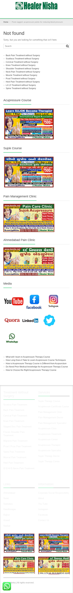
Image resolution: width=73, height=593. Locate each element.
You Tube (43, 504)
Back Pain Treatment (13, 410)
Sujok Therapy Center (49, 461)
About (41, 498)
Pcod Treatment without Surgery (20, 78)
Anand (6, 520)
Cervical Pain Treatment (15, 415)
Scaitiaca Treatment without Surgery (22, 58)
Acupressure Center (48, 439)
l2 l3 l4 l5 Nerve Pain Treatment (18, 468)
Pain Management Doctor (50, 417)
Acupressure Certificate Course (53, 406)
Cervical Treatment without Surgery (22, 62)
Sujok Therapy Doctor (49, 456)
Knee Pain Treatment (13, 421)
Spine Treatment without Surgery (21, 88)
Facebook (43, 515)
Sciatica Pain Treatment (15, 404)
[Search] (67, 46)
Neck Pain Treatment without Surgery (23, 72)
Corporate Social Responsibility (53, 493)
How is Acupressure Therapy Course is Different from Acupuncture (36, 363)
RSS (37, 13)
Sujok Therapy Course (49, 401)
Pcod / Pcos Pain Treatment (17, 446)
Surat (6, 498)
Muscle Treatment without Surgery (21, 75)
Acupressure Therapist (49, 445)
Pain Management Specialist (52, 423)
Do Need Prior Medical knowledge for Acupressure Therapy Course (37, 367)
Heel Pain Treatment (13, 463)
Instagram (43, 509)
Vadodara (8, 504)
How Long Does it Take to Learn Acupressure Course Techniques (36, 360)
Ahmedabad (9, 493)
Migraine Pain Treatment (15, 441)
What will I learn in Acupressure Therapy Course (28, 357)
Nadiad (7, 526)
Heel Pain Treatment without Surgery (23, 82)
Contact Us (43, 520)
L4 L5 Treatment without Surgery (21, 85)
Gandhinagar (9, 509)
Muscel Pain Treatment (14, 457)
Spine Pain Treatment (14, 452)
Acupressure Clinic (47, 428)
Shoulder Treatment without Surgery (22, 68)
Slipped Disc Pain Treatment (17, 426)
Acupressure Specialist (49, 450)
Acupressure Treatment (49, 434)
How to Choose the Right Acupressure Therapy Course (31, 370)
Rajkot (6, 515)
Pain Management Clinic (50, 412)
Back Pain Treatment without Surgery (23, 55)
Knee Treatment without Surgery (20, 65)
